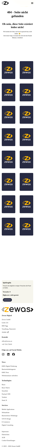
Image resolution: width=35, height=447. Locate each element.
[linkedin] (8, 354)
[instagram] (3, 354)
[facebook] (13, 354)
